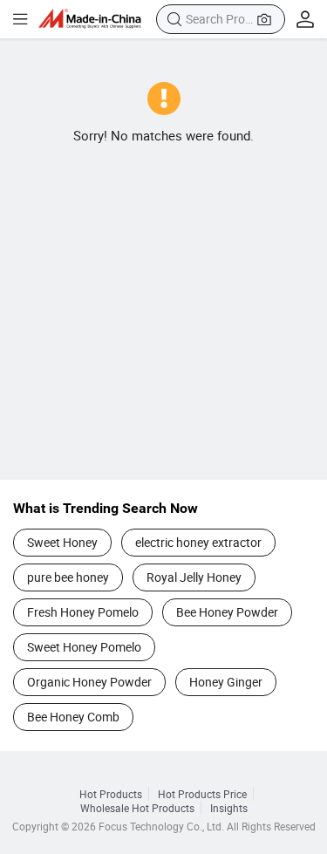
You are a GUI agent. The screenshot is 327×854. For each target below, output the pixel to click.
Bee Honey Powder (227, 612)
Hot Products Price (202, 794)
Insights (229, 808)
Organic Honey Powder (89, 681)
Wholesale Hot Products (137, 808)
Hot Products (110, 794)
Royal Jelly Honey (194, 577)
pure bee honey (68, 577)
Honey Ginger (225, 681)
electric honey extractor (198, 542)
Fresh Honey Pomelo (83, 612)
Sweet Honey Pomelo (84, 647)
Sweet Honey (62, 542)
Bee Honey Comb (73, 716)
